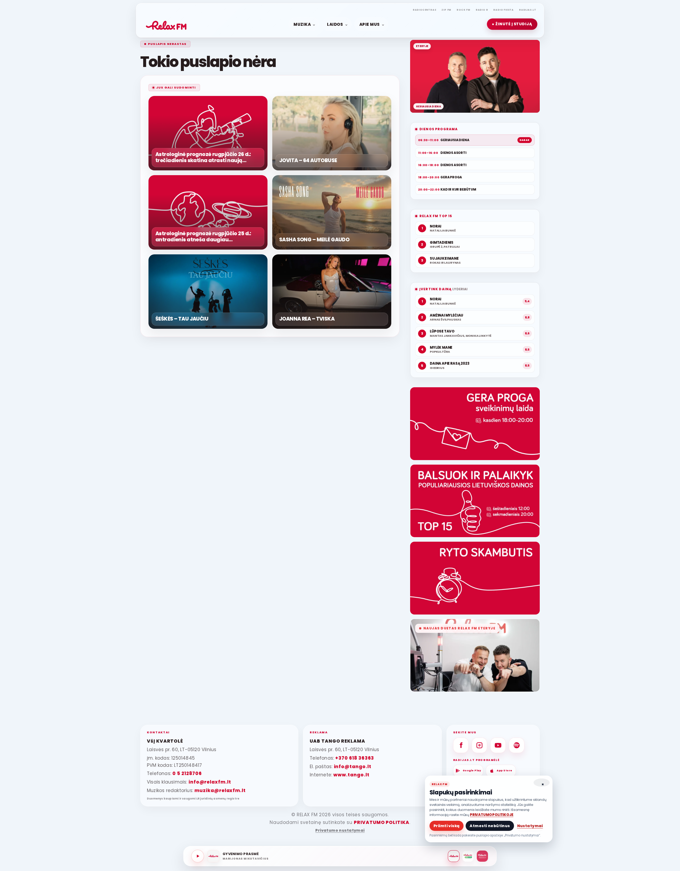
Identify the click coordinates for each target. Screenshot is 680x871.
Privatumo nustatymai (339, 830)
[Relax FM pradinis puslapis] (166, 24)
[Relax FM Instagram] (479, 745)
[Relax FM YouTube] (498, 745)
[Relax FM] (454, 856)
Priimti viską (447, 825)
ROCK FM (463, 9)
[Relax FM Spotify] (516, 745)
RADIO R (482, 9)
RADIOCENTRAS (424, 9)
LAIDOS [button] (335, 24)
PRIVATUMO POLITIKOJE (491, 814)
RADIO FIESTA (503, 9)
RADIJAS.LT (527, 9)
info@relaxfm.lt (210, 782)
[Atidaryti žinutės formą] (475, 423)
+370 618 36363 (354, 758)
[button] (512, 24)
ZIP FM (446, 9)
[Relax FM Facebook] (461, 745)
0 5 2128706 (187, 773)
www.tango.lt (351, 775)
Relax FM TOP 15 (435, 216)
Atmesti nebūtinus (490, 825)
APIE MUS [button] (369, 24)
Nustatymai (530, 825)
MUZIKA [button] (302, 24)
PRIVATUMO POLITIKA (381, 822)
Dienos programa (438, 129)
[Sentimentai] (482, 856)
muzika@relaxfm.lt (220, 790)
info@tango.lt (352, 766)
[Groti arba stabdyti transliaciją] (197, 856)
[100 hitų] (468, 856)
